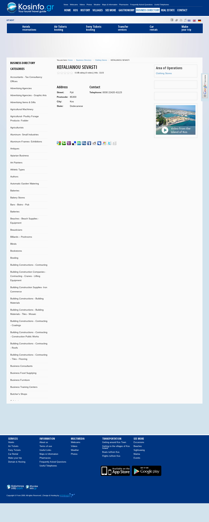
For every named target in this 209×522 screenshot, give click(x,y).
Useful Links (45, 450)
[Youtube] (185, 488)
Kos (75, 10)
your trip (186, 28)
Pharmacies (124, 5)
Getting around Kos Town (114, 442)
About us (44, 442)
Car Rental (13, 454)
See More (110, 10)
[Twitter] (191, 488)
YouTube (180, 20)
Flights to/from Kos (111, 456)
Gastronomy (126, 10)
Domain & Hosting (16, 462)
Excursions (139, 442)
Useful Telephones (161, 5)
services (123, 28)
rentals (154, 28)
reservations (29, 28)
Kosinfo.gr (35, 8)
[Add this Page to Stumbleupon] (79, 143)
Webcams (74, 5)
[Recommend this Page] (114, 143)
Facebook (172, 20)
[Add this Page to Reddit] (94, 143)
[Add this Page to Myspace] (99, 143)
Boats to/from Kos (111, 452)
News (66, 5)
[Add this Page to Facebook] (89, 143)
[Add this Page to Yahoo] (69, 143)
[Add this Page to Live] (104, 143)
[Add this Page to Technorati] (64, 143)
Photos (89, 5)
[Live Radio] (198, 488)
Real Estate (168, 10)
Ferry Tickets (14, 450)
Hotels (11, 442)
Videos (82, 5)
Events (137, 458)
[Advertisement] (104, 45)
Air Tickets (13, 446)
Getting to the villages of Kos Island (116, 447)
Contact (182, 10)
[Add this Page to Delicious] (74, 143)
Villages (98, 10)
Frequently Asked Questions (141, 5)
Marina (137, 454)
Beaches (138, 446)
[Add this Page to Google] (59, 143)
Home (67, 10)
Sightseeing (139, 450)
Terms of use (46, 446)
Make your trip (15, 458)
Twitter (176, 20)
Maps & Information (109, 5)
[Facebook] (178, 488)
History (85, 10)
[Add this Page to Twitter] (109, 143)
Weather (97, 5)
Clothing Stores (101, 60)
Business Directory (147, 10)
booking (60, 28)
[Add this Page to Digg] (84, 143)
